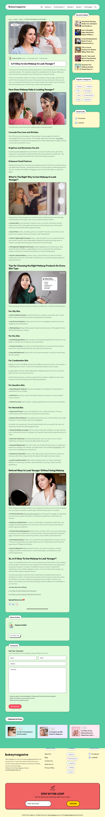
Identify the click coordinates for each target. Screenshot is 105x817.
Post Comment (15, 706)
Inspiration (87, 99)
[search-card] (12, 731)
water (55, 514)
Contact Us (49, 761)
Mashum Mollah (16, 58)
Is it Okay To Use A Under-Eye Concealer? (23, 591)
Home (10, 19)
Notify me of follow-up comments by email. (22, 698)
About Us (48, 754)
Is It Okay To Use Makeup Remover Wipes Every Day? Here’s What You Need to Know (88, 735)
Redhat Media (69, 815)
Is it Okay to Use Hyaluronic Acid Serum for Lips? (25, 594)
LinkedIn (81, 123)
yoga (10, 535)
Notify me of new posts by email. (19, 700)
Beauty (21, 19)
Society (78, 7)
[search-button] (95, 7)
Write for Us (49, 764)
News (79, 95)
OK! (41, 7)
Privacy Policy (49, 768)
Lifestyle (70, 7)
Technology (88, 7)
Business (48, 7)
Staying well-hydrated (31, 514)
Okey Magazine (52, 815)
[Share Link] (10, 604)
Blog (79, 99)
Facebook (81, 118)
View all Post (13, 635)
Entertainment (59, 7)
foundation (57, 447)
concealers (59, 138)
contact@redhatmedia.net (13, 770)
